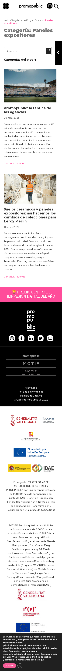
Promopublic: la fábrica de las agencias (27, 110)
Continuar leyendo (14, 163)
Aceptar (9, 665)
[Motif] (31, 364)
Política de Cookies (31, 395)
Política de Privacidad (31, 391)
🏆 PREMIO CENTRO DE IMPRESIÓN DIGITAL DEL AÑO (31, 294)
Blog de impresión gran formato (27, 20)
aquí (41, 659)
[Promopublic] (31, 7)
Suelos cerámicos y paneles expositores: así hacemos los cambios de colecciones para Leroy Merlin (30, 215)
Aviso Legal (31, 387)
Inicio (6, 20)
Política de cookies (41, 656)
